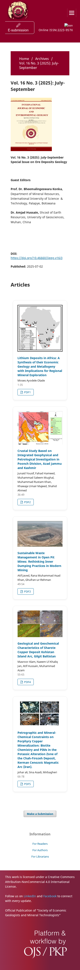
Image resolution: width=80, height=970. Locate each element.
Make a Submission (40, 814)
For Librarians (40, 856)
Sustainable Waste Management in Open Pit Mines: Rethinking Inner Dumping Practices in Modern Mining (39, 561)
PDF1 (27, 392)
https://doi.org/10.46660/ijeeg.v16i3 (37, 258)
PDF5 (27, 784)
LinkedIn (30, 896)
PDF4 (27, 682)
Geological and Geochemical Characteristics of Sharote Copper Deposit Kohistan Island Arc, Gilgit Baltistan (38, 649)
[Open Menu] (71, 13)
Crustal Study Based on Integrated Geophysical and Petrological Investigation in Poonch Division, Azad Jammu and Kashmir (39, 459)
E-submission (18, 30)
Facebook (50, 896)
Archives (42, 59)
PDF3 (27, 591)
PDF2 (27, 502)
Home (24, 59)
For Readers (40, 844)
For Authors (40, 850)
